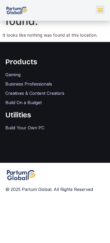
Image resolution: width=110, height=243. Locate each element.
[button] (100, 9)
